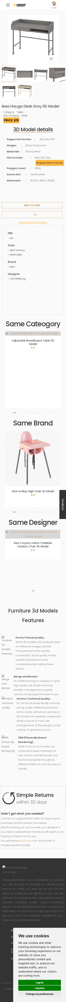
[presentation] (3, 347)
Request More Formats (49, 163)
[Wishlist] (32, 214)
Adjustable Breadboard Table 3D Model (33, 342)
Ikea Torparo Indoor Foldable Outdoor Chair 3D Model (33, 544)
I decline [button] (40, 988)
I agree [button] (39, 982)
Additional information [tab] (32, 223)
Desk (24, 115)
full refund (28, 840)
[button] (54, 5)
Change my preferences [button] (39, 993)
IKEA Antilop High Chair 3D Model (33, 491)
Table (20, 112)
